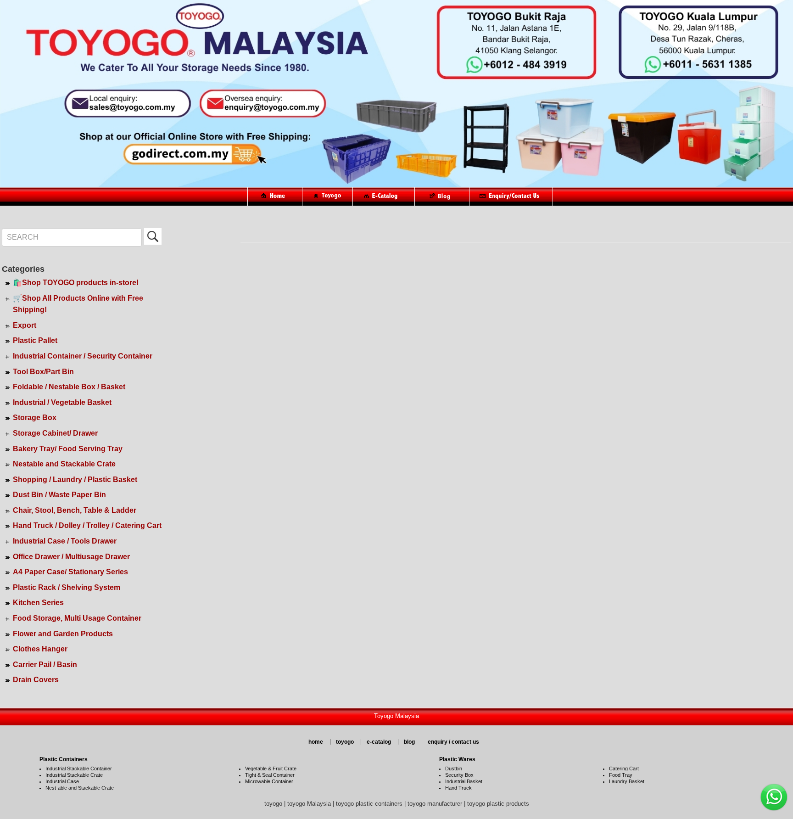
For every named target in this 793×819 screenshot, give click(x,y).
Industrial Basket (463, 781)
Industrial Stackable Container (78, 768)
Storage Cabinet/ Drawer (55, 433)
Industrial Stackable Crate (74, 775)
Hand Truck (458, 788)
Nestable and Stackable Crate (64, 464)
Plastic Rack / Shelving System (66, 587)
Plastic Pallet (35, 340)
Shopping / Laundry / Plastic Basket (75, 479)
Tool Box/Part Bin (43, 372)
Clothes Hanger (40, 649)
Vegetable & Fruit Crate (270, 768)
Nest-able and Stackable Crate (79, 788)
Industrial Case (62, 781)
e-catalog (379, 742)
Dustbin (453, 768)
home (315, 742)
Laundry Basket (626, 781)
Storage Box (34, 417)
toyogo (345, 742)
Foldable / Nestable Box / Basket (69, 387)
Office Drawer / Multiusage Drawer (71, 557)
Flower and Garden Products (63, 634)
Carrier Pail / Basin (45, 664)
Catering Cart (624, 768)
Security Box (459, 775)
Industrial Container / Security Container (82, 356)
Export (24, 325)
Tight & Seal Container (270, 775)
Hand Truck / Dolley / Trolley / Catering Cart (87, 525)
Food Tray (620, 775)
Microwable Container (269, 781)
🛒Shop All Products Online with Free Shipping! (78, 304)
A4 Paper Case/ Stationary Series (70, 572)
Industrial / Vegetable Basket (62, 402)
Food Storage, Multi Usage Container (77, 618)
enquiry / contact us (453, 742)
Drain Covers (36, 680)
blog (409, 742)
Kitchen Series (38, 602)
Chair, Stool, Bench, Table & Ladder (74, 510)
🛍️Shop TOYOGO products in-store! (76, 282)
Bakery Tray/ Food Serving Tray (68, 449)
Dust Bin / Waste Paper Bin (59, 495)
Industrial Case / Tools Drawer (65, 541)
